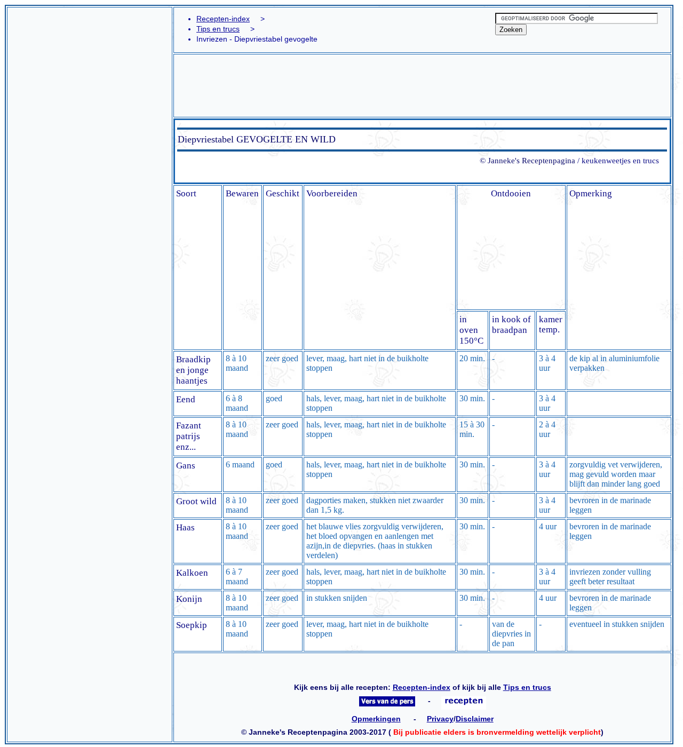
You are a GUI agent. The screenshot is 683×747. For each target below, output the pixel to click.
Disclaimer (475, 718)
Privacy (440, 718)
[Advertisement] (90, 179)
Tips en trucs (218, 29)
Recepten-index (223, 18)
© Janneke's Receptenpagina (527, 160)
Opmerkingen (376, 718)
